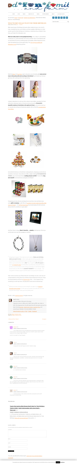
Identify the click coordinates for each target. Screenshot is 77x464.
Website (9, 446)
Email (9, 442)
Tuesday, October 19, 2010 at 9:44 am (20, 343)
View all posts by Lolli (19, 311)
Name (9, 438)
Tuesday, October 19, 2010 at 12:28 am (20, 378)
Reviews (20, 314)
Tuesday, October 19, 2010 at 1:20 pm (20, 328)
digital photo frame (23, 205)
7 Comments (20, 24)
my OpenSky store (16, 264)
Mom (14, 74)
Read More (62, 462)
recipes (21, 307)
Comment (10, 429)
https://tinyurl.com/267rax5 (21, 418)
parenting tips (36, 307)
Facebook (34, 311)
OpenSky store (26, 279)
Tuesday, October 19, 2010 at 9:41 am (20, 354)
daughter (19, 74)
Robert (14, 390)
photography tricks (28, 307)
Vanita (14, 366)
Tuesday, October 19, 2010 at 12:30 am (20, 367)
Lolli (14, 342)
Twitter (29, 311)
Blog (26, 311)
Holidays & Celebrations (15, 314)
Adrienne (15, 326)
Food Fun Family (38, 5)
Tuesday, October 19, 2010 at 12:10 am (20, 391)
